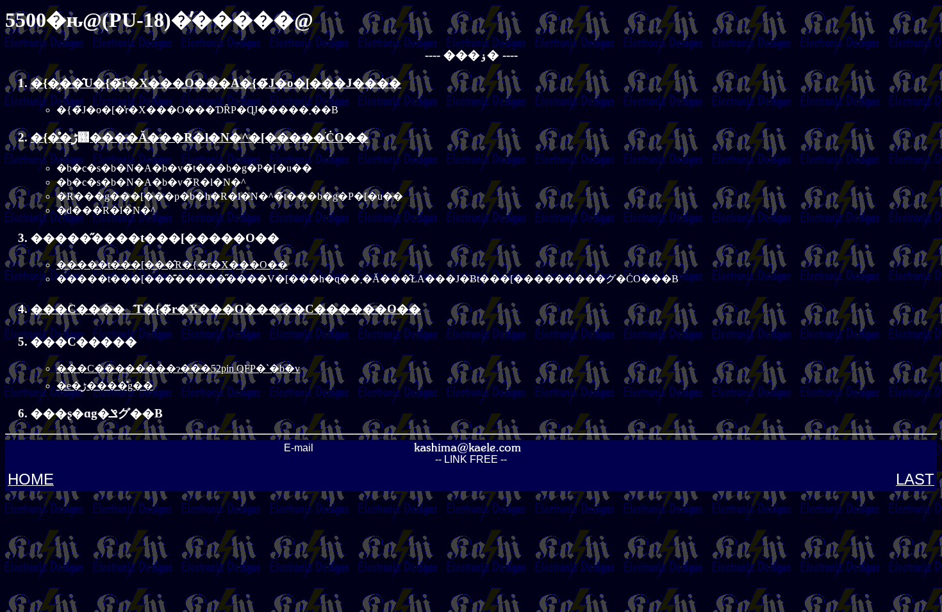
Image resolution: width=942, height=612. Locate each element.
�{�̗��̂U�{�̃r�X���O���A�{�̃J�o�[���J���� (216, 83)
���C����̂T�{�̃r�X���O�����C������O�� (226, 309)
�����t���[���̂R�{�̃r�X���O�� (172, 264)
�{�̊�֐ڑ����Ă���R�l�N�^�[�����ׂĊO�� (199, 137)
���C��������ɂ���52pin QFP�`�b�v (178, 368)
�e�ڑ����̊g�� (104, 385)
